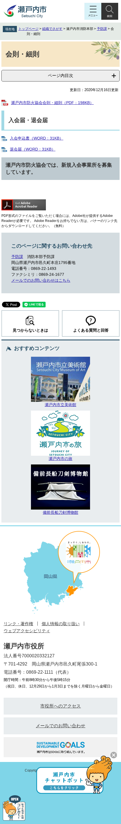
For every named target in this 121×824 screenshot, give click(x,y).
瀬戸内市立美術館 (60, 404)
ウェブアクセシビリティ (27, 630)
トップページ (28, 29)
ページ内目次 (60, 75)
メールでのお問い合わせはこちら (40, 280)
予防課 (102, 29)
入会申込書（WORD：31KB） (36, 138)
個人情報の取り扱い (61, 623)
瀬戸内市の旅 (60, 458)
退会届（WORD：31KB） (32, 149)
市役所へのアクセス (60, 706)
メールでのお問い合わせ (60, 725)
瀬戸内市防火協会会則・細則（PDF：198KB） (52, 102)
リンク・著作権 (18, 623)
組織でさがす (52, 29)
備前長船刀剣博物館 (60, 512)
